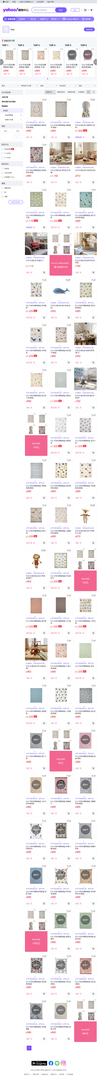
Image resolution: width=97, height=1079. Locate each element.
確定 (17, 137)
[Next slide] (45, 108)
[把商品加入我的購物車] (44, 137)
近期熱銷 (81, 92)
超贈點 (88, 19)
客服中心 (27, 1074)
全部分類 (5, 97)
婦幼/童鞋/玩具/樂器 (8, 101)
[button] (2, 62)
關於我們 (36, 1074)
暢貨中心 (44, 19)
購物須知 (45, 1074)
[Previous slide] (26, 108)
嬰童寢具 (5, 106)
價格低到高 (61, 92)
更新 (64, 1070)
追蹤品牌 (89, 29)
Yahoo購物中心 (16, 10)
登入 (75, 10)
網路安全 (54, 1074)
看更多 (54, 19)
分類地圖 (70, 1074)
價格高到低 (71, 92)
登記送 (33, 19)
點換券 (22, 19)
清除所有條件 (15, 202)
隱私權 (62, 1074)
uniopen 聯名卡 (72, 19)
